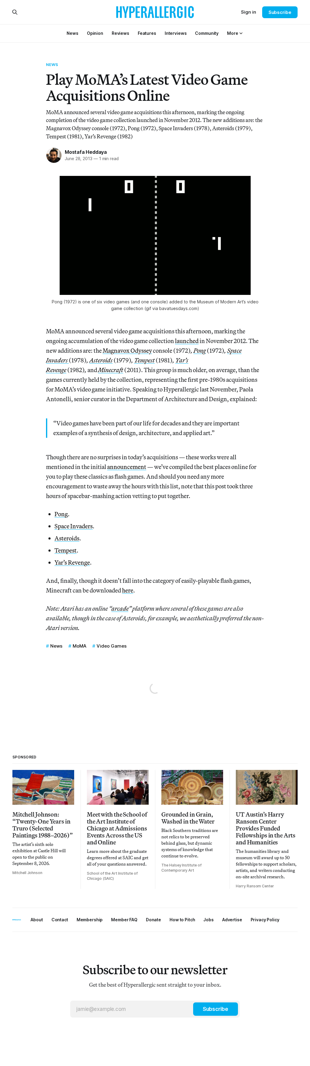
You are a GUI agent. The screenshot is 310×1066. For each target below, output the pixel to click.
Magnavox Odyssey (127, 350)
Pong (61, 514)
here (127, 590)
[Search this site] (15, 12)
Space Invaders (73, 526)
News (52, 64)
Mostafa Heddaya (86, 152)
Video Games (112, 646)
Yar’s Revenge (72, 562)
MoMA (79, 646)
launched (187, 341)
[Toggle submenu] (241, 33)
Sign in (248, 12)
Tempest (65, 550)
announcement (126, 466)
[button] (232, 33)
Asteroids (66, 538)
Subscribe (280, 12)
